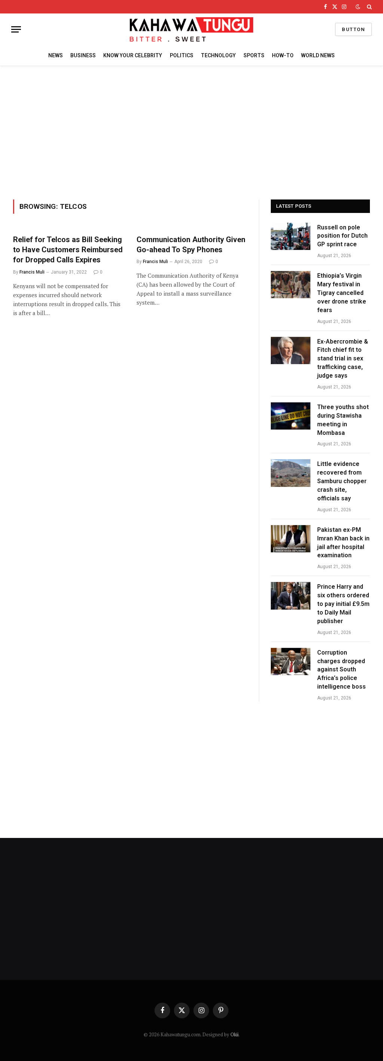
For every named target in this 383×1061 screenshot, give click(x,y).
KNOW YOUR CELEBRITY (132, 55)
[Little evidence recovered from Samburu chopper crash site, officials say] (290, 473)
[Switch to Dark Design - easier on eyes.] (358, 6)
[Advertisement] (191, 131)
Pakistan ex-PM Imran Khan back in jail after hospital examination (343, 542)
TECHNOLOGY (218, 55)
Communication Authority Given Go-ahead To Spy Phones (191, 244)
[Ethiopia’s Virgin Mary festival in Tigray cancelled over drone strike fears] (290, 284)
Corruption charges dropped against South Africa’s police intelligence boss (341, 669)
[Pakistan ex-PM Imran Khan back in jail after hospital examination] (290, 538)
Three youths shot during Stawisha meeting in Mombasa (343, 419)
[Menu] (16, 29)
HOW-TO (283, 55)
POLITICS (181, 55)
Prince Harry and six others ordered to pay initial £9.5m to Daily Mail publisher (343, 604)
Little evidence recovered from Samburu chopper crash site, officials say (342, 481)
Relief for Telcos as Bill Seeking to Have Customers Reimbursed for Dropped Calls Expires (68, 249)
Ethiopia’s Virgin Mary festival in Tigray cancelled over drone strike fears (341, 293)
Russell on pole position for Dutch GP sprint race (342, 236)
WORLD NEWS (318, 55)
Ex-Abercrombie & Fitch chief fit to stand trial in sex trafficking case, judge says (342, 358)
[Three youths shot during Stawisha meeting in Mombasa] (290, 416)
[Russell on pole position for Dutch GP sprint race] (290, 236)
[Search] (368, 6)
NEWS (55, 55)
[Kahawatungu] (191, 29)
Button (353, 29)
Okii (234, 1034)
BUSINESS (83, 55)
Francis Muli (32, 272)
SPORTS (253, 55)
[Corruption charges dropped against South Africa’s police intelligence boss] (290, 661)
